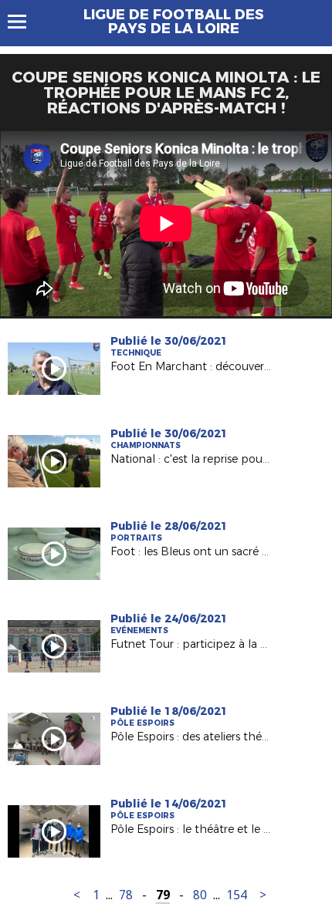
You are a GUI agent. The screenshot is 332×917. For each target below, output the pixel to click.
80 (200, 895)
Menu (24, 21)
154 (236, 895)
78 (126, 895)
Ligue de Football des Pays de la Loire (173, 21)
